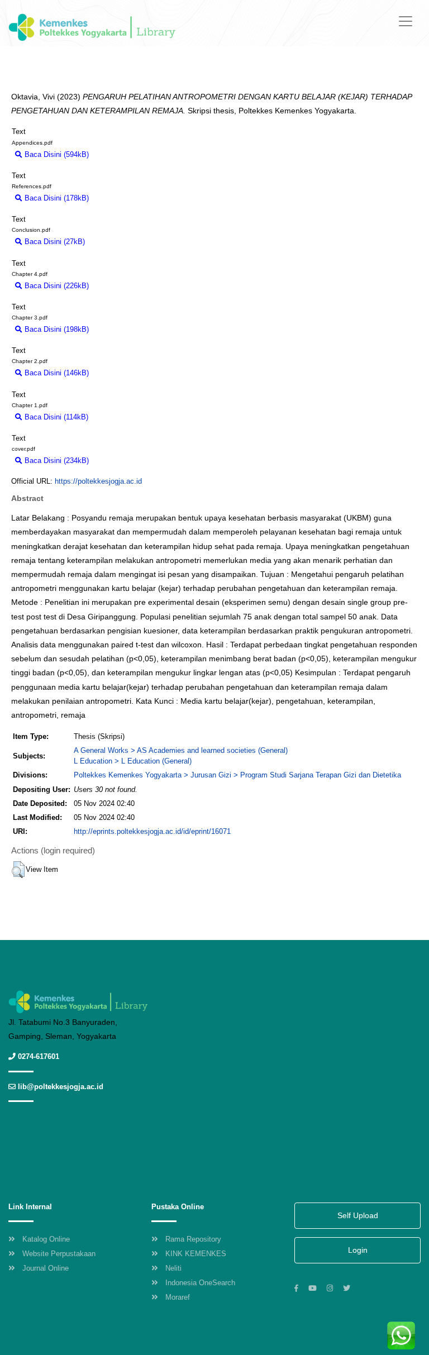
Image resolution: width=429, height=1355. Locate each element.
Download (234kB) (123, 460)
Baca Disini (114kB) (55, 417)
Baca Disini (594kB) (55, 154)
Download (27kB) (117, 241)
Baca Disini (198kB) (55, 329)
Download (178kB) (123, 198)
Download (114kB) (123, 417)
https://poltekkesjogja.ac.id (98, 481)
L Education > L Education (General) (133, 761)
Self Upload (357, 1215)
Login (358, 1250)
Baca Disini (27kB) (53, 241)
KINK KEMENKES (195, 1253)
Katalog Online (46, 1239)
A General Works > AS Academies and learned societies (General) (181, 750)
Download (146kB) (123, 373)
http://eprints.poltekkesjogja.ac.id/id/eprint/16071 (152, 831)
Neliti (173, 1268)
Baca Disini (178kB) (55, 198)
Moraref (177, 1297)
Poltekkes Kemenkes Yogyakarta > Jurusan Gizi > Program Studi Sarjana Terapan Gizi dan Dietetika (237, 775)
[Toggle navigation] (405, 21)
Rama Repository (193, 1239)
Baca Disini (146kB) (55, 373)
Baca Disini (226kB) (55, 286)
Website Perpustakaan (59, 1253)
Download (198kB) (123, 329)
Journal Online (45, 1268)
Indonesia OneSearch (200, 1282)
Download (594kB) (123, 154)
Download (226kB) (123, 286)
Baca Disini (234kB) (55, 460)
